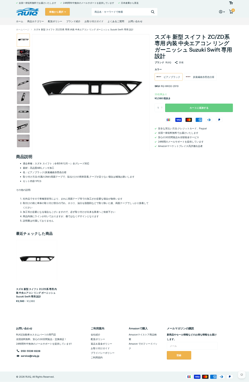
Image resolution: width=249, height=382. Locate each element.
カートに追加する (199, 107)
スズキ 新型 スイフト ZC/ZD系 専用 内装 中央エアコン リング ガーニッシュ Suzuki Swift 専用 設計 (36, 293)
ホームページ (22, 29)
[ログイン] (222, 12)
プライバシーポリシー (103, 352)
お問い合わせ (135, 21)
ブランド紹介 (73, 21)
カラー (158, 69)
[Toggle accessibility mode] (231, 3)
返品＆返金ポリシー (101, 343)
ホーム (19, 21)
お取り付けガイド (94, 21)
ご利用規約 (97, 357)
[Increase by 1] (162, 105)
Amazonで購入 (138, 328)
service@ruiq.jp (30, 355)
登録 (179, 355)
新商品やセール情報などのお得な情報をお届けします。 (192, 337)
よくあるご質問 (116, 21)
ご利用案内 (97, 328)
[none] (23, 40)
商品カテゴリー (35, 21)
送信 (152, 12)
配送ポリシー (55, 21)
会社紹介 (95, 334)
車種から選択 (56, 11)
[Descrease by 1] (162, 111)
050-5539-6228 (30, 351)
